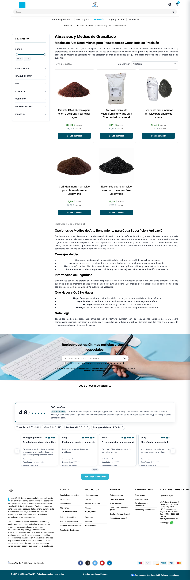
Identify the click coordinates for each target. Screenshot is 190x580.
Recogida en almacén (119, 518)
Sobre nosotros (116, 495)
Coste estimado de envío (120, 514)
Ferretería (99, 19)
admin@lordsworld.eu (169, 519)
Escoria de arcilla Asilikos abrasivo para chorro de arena (158, 114)
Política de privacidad (69, 521)
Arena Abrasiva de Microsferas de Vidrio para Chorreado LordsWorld (116, 114)
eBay (25, 437)
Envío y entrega (141, 499)
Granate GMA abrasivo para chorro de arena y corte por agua (74, 114)
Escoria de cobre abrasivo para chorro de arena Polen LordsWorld (116, 190)
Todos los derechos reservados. (50, 574)
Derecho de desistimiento (70, 526)
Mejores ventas (91, 495)
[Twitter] (95, 563)
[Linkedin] (109, 563)
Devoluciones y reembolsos (141, 504)
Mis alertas (64, 508)
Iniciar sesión (65, 499)
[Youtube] (102, 563)
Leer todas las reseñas (95, 476)
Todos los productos (61, 19)
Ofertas (88, 499)
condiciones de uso (90, 363)
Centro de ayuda (117, 499)
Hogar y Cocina (116, 19)
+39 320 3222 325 (171, 514)
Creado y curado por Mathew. (95, 574)
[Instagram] (87, 563)
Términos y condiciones (145, 510)
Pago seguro (140, 495)
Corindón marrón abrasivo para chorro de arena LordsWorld (74, 190)
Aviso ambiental (116, 504)
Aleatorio (137, 64)
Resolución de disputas (69, 530)
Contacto (89, 517)
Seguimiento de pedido (69, 495)
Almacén (88, 521)
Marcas (88, 508)
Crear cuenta (65, 504)
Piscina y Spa (83, 19)
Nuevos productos (92, 504)
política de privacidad (115, 363)
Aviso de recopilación (170, 575)
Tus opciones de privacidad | (147, 575)
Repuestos (133, 19)
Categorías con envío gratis (119, 508)
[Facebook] (80, 563)
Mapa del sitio (91, 526)
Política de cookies (67, 517)
